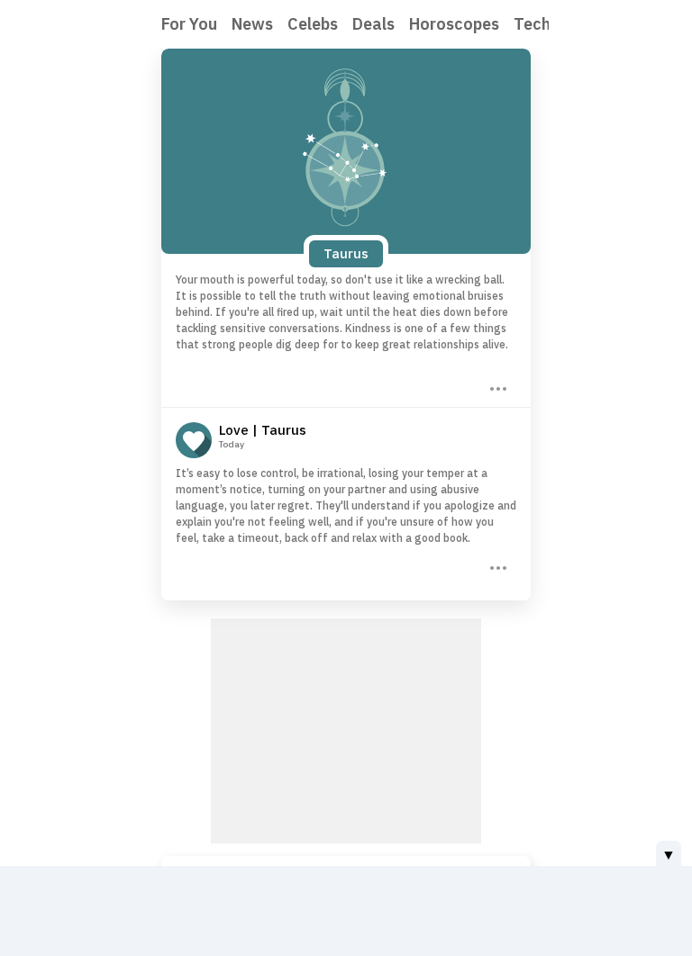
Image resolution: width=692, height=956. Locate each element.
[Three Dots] (496, 387)
